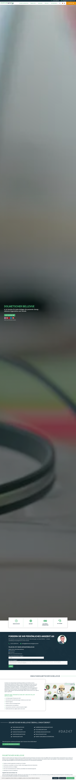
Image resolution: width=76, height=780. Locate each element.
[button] (60, 3)
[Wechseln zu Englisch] (65, 3)
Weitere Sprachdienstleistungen (16, 653)
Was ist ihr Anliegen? (13, 660)
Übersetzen (12, 652)
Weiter (10, 666)
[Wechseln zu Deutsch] (63, 3)
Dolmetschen (12, 650)
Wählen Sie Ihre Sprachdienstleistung (16, 649)
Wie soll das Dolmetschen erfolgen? (16, 655)
